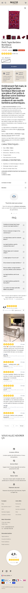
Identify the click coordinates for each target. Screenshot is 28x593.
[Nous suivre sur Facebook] (3, 571)
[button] (10, 53)
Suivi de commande (20, 509)
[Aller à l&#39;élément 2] (9, 37)
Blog (3, 504)
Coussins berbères (6, 539)
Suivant (21, 426)
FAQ (17, 512)
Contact (18, 506)
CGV (3, 509)
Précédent (7, 426)
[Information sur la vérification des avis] (3, 310)
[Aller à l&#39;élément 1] (4, 37)
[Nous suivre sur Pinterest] (10, 571)
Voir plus (5, 354)
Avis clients (18, 514)
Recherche (18, 504)
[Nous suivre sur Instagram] (7, 571)
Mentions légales (6, 512)
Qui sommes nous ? (6, 506)
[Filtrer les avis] (23, 310)
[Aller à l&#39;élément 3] (14, 38)
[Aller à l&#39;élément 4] (18, 37)
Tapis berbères (5, 536)
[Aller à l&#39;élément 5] (23, 37)
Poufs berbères (5, 541)
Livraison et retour (6, 514)
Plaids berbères (5, 544)
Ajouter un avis (18, 310)
